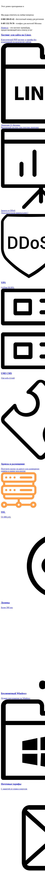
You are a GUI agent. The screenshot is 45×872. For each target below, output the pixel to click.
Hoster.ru (4, 28)
